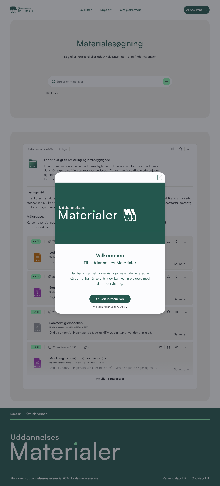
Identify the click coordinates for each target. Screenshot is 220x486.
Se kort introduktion (110, 299)
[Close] (160, 177)
